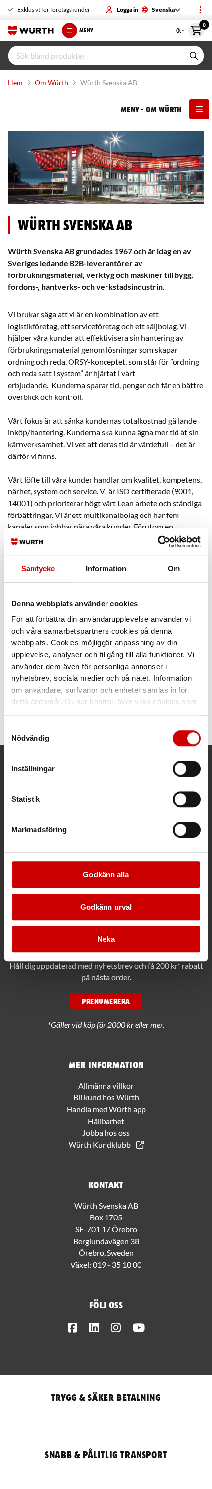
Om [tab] (174, 568)
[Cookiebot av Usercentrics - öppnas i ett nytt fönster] (157, 541)
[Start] (31, 30)
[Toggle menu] (200, 10)
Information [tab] (106, 568)
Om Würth (51, 82)
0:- (190, 28)
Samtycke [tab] (38, 568)
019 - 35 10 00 (117, 1264)
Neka (105, 939)
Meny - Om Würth (151, 109)
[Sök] (194, 55)
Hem (15, 82)
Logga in (127, 9)
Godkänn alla (106, 874)
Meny (86, 30)
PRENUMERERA (106, 1001)
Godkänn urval (106, 907)
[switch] (187, 769)
